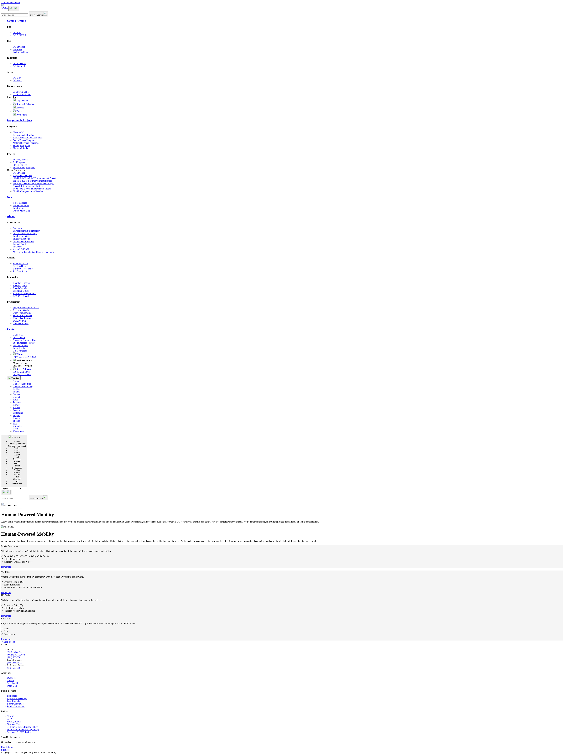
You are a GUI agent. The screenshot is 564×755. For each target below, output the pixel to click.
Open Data (12, 686)
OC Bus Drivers (20, 266)
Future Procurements (22, 315)
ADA (9, 719)
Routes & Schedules (25, 104)
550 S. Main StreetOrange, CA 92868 (22, 372)
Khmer (16, 405)
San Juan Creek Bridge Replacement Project (33, 183)
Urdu (15, 428)
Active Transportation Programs (27, 137)
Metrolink (17, 49)
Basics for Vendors (21, 310)
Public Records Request (24, 343)
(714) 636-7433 (14, 662)
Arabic (16, 381)
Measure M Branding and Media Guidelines (33, 252)
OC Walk (17, 80)
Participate (12, 696)
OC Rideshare (19, 63)
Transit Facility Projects (24, 167)
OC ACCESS (19, 35)
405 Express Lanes (22, 94)
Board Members (14, 701)
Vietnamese (18, 431)
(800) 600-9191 (14, 668)
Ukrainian (17, 426)
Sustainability (13, 683)
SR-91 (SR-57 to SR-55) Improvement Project (34, 178)
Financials (17, 246)
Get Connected (20, 350)
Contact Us (18, 335)
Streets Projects (20, 165)
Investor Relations (21, 238)
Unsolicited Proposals (23, 318)
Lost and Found (20, 345)
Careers (10, 680)
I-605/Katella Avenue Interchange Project (32, 188)
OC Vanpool (19, 66)
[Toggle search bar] (6, 492)
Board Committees (15, 703)
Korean (16, 407)
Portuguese (18, 413)
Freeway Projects (21, 159)
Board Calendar (20, 288)
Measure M (18, 132)
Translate (15, 378)
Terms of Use (13, 724)
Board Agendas (20, 285)
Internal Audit (19, 244)
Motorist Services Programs (25, 143)
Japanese (17, 402)
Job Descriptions (20, 271)
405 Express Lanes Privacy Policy (23, 729)
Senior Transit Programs (24, 140)
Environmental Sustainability (26, 231)
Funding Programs (21, 145)
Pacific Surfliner (20, 52)
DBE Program (19, 321)
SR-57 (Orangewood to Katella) (28, 191)
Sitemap (5, 750)
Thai (15, 423)
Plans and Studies (21, 148)
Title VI (10, 716)
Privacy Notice (14, 721)
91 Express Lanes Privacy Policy (22, 727)
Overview (17, 228)
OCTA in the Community (25, 233)
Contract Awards (20, 323)
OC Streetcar (19, 46)
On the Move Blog (21, 210)
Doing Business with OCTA (26, 307)
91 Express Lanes (21, 92)
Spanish (16, 420)
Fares (18, 111)
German (16, 394)
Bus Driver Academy (23, 268)
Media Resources (21, 205)
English (16, 389)
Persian (16, 410)
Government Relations (23, 241)
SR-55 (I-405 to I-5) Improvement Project (32, 181)
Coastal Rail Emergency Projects (28, 186)
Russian (16, 418)
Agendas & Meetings (17, 698)
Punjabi (16, 415)
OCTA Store (19, 337)
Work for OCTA (20, 263)
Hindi (15, 399)
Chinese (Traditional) (22, 386)
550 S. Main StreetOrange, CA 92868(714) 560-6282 (16, 655)
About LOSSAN (21, 249)
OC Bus (17, 32)
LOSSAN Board (21, 296)
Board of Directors (21, 283)
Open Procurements (22, 313)
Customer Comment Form (25, 340)
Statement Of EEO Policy (19, 732)
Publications (18, 208)
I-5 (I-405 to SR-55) (22, 175)
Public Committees (21, 236)
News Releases (20, 203)
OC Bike (17, 77)
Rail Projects (19, 162)
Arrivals (20, 107)
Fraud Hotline (19, 348)
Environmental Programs (24, 135)
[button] (285, 20)
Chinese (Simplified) (22, 383)
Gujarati (16, 397)
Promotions (21, 114)
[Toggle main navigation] (13, 8)
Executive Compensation (24, 293)
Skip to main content (10, 2)
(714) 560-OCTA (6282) (24, 355)
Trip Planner (22, 100)
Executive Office (21, 291)
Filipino (16, 391)
